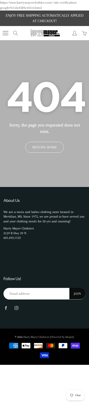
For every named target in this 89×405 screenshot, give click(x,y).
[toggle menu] (5, 33)
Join (77, 293)
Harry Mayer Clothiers (36, 337)
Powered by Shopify (62, 337)
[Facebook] (6, 308)
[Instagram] (16, 308)
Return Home (44, 147)
